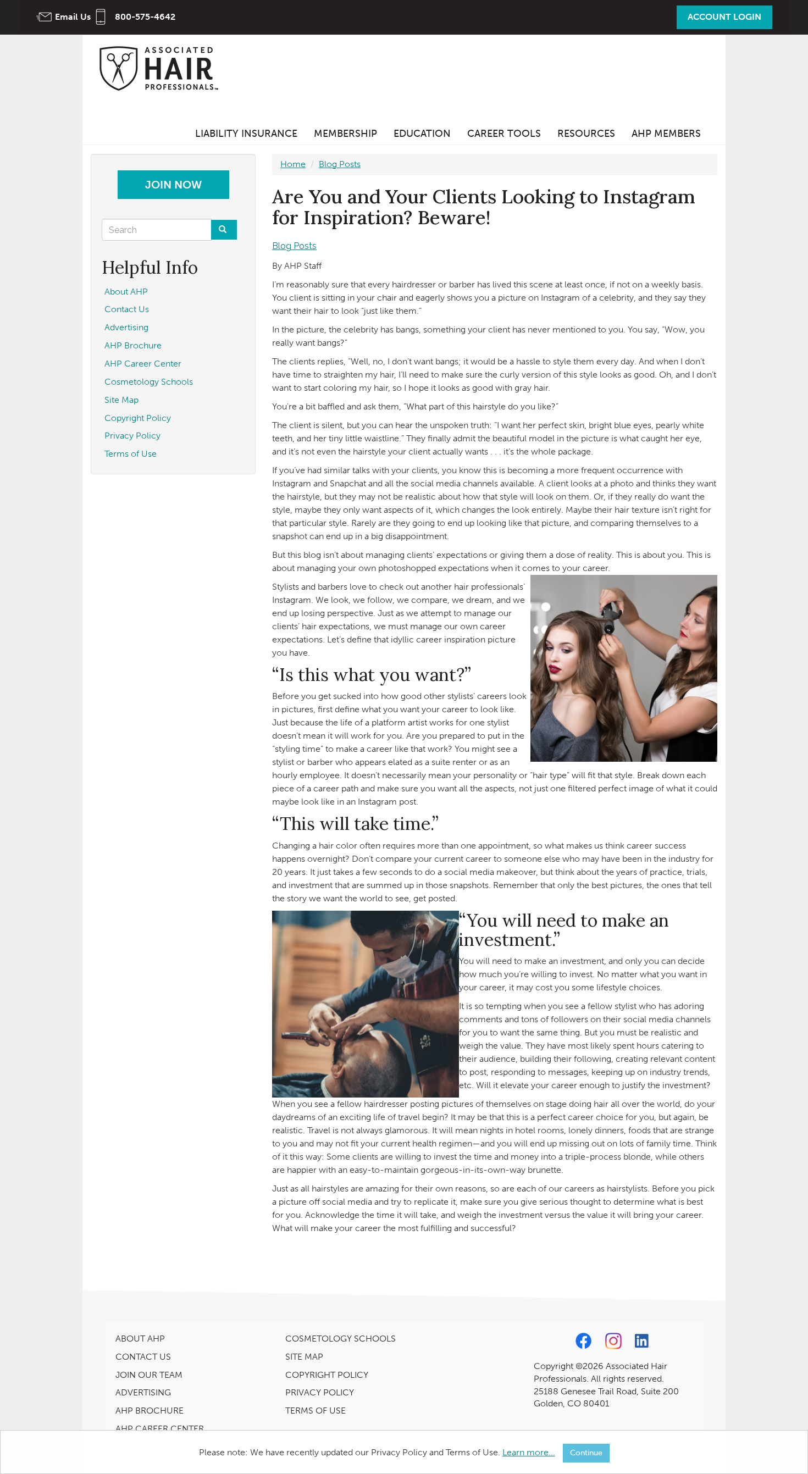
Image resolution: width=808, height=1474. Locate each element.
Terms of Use (130, 453)
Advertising (126, 327)
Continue (586, 1453)
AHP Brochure (133, 345)
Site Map (121, 400)
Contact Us (126, 309)
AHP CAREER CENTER (159, 1428)
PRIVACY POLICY (319, 1392)
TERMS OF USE (315, 1410)
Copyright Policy (137, 418)
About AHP (126, 291)
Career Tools (504, 134)
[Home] (162, 68)
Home (293, 164)
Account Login (724, 17)
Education (422, 134)
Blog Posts (340, 164)
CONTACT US (143, 1356)
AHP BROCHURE (149, 1410)
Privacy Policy (132, 435)
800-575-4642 (145, 17)
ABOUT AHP (140, 1338)
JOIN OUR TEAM (148, 1375)
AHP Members (666, 134)
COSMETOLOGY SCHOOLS (340, 1338)
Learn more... (528, 1452)
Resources (586, 134)
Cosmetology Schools (148, 381)
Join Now (173, 184)
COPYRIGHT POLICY (326, 1375)
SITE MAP (304, 1356)
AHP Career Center (142, 363)
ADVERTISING (143, 1392)
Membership (345, 134)
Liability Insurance (246, 134)
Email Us (73, 17)
